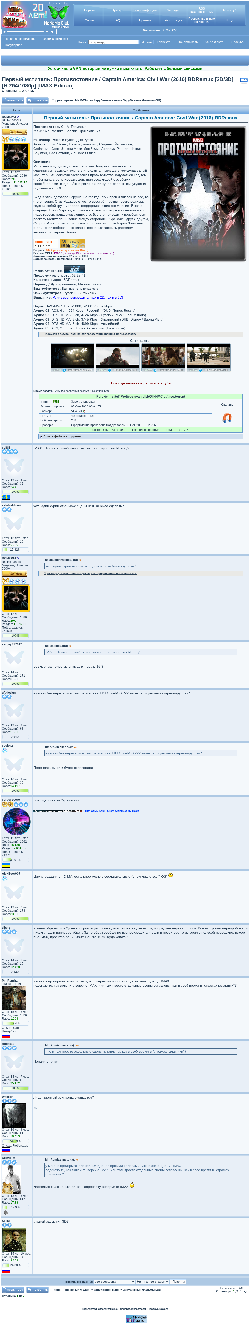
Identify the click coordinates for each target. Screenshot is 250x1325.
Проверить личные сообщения (201, 20)
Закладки (173, 10)
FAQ (117, 20)
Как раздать (120, 430)
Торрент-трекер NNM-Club (70, 100)
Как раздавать (214, 42)
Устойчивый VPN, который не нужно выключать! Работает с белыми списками (125, 68)
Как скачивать (188, 42)
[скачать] (47, 31)
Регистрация (173, 20)
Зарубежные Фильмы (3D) (142, 100)
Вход (229, 20)
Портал (89, 10)
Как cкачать (100, 430)
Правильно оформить (147, 430)
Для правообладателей (133, 1308)
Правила (145, 20)
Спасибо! (237, 42)
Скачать (227, 404)
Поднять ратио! (177, 430)
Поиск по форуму (145, 10)
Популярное (13, 45)
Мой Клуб (229, 10)
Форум (89, 20)
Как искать (164, 42)
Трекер (117, 10)
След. (29, 91)
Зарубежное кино (106, 100)
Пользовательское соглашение (99, 1308)
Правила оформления (20, 39)
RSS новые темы (202, 12)
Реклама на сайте (158, 1308)
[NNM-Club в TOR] (136, 1321)
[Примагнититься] (227, 422)
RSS (202, 8)
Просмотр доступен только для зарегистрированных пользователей (90, 333)
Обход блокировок (55, 39)
